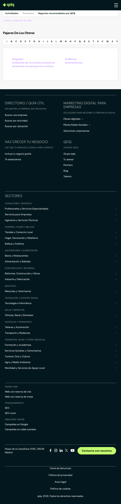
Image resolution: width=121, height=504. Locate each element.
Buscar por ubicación (16, 126)
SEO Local (10, 413)
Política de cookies (60, 488)
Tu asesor (68, 159)
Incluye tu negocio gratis (18, 153)
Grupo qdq (69, 153)
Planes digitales (71, 118)
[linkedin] (61, 451)
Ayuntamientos (74, 62)
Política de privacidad (60, 475)
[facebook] (50, 451)
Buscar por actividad (16, 120)
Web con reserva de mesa (19, 396)
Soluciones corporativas (76, 130)
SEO (7, 407)
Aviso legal (60, 481)
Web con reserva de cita (18, 391)
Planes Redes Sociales (75, 124)
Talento (67, 176)
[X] (66, 451)
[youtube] (72, 451)
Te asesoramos (13, 159)
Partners (68, 165)
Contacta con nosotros (97, 451)
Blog (65, 170)
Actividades (11, 13)
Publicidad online (15, 419)
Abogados (17, 59)
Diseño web (11, 386)
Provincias (28, 13)
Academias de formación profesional (33, 62)
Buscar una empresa (16, 115)
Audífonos (71, 59)
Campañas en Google (16, 424)
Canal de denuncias (60, 468)
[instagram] (55, 451)
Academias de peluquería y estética (33, 66)
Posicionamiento (14, 403)
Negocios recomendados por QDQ (56, 13)
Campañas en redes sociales (20, 429)
